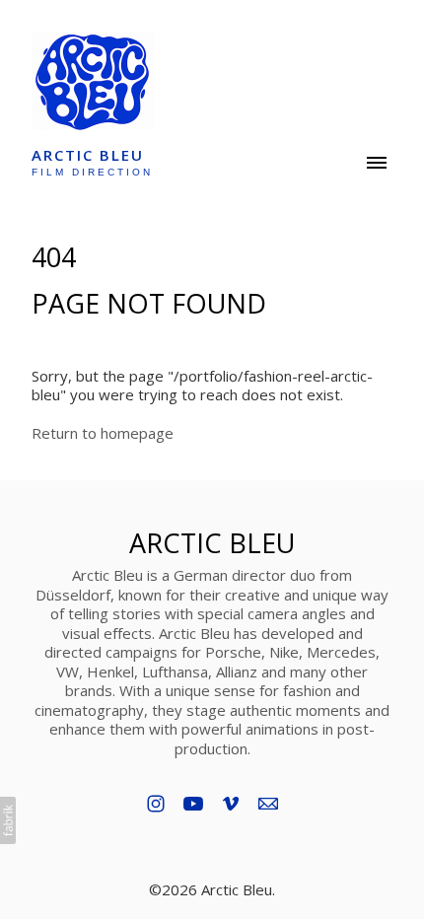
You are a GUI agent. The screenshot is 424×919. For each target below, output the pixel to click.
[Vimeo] (231, 803)
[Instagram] (156, 803)
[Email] (268, 803)
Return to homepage (103, 433)
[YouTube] (193, 803)
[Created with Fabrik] (8, 820)
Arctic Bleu (212, 543)
